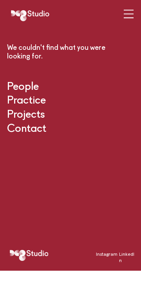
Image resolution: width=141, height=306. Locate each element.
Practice (26, 99)
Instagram (107, 254)
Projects (26, 113)
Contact (26, 127)
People (23, 85)
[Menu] (129, 14)
